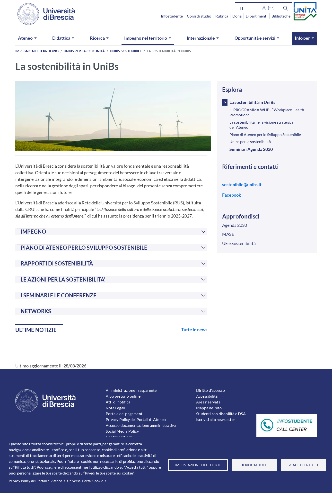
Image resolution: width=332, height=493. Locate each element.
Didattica (61, 38)
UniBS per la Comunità (84, 51)
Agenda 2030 (234, 225)
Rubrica (221, 16)
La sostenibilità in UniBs (252, 102)
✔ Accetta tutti (303, 465)
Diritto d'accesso (210, 390)
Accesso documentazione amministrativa (141, 425)
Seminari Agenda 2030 (251, 149)
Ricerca (97, 38)
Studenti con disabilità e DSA (221, 413)
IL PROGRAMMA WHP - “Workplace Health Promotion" (266, 112)
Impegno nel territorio (145, 38)
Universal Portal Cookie (85, 481)
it (242, 8)
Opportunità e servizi (255, 38)
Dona (237, 16)
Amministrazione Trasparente (131, 390)
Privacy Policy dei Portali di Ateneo (35, 481)
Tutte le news (194, 329)
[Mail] (271, 7)
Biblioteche (280, 16)
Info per (302, 38)
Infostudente (172, 16)
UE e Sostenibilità (239, 243)
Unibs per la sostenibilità (250, 141)
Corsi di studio (199, 16)
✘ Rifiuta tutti (254, 465)
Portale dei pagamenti (124, 413)
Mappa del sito (209, 407)
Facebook (231, 195)
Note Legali (115, 407)
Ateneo (25, 38)
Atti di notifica (118, 402)
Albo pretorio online (123, 396)
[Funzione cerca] (285, 8)
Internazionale (201, 38)
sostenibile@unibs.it (242, 184)
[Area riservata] (264, 7)
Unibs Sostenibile (126, 51)
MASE (228, 234)
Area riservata (208, 402)
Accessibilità (207, 396)
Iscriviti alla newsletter (215, 419)
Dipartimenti (256, 16)
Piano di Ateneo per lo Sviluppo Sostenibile (265, 134)
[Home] (43, 14)
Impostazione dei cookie (198, 465)
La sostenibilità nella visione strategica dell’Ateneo (261, 124)
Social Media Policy (122, 431)
